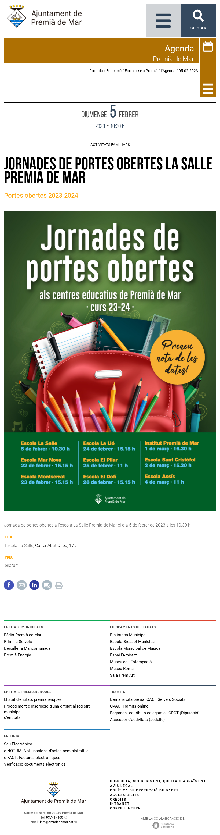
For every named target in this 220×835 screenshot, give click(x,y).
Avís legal (121, 786)
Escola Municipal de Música (135, 648)
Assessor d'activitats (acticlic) (137, 719)
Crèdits (118, 799)
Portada (96, 71)
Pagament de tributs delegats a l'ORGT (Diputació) (155, 712)
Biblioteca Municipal (128, 635)
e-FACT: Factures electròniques (32, 757)
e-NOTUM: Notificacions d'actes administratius (46, 750)
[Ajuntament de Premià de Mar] (53, 802)
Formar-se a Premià (141, 71)
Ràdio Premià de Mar (22, 635)
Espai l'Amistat (123, 655)
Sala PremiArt (122, 675)
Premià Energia (17, 655)
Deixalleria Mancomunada (27, 648)
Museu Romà (122, 668)
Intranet (120, 804)
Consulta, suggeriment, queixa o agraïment (158, 781)
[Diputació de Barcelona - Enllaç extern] (163, 825)
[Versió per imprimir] (59, 584)
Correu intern (125, 808)
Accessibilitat (125, 795)
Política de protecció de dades (144, 790)
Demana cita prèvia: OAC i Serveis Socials (147, 699)
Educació (114, 71)
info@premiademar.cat (56, 822)
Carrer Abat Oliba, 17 (54, 545)
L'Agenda (168, 71)
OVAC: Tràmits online (129, 706)
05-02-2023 (188, 71)
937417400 (54, 817)
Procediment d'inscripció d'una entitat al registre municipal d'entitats (47, 712)
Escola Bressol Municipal (133, 641)
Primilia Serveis (18, 641)
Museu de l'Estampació (131, 661)
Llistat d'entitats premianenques (33, 699)
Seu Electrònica (18, 744)
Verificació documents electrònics (35, 764)
